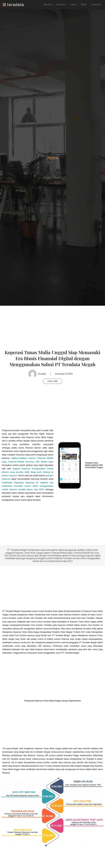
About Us (47, 4)
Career (73, 4)
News (84, 4)
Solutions (61, 4)
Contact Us (96, 4)
